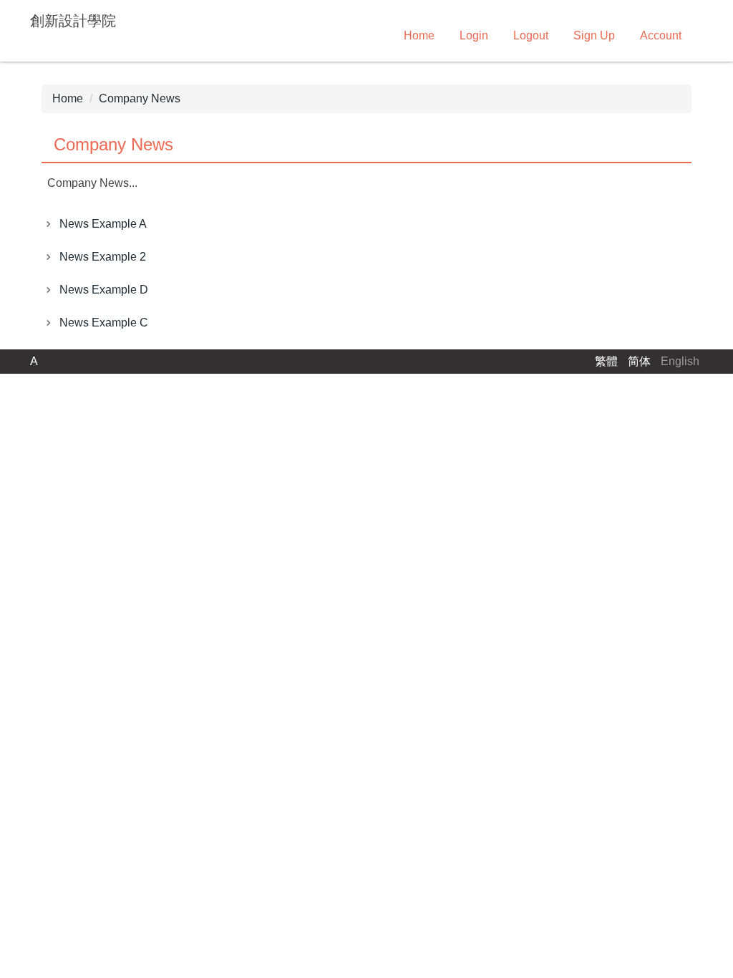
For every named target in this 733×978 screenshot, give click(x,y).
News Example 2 (102, 257)
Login (474, 35)
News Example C (103, 322)
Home (419, 35)
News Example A (103, 224)
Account (660, 35)
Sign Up (594, 35)
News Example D (103, 290)
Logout (530, 35)
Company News (139, 98)
